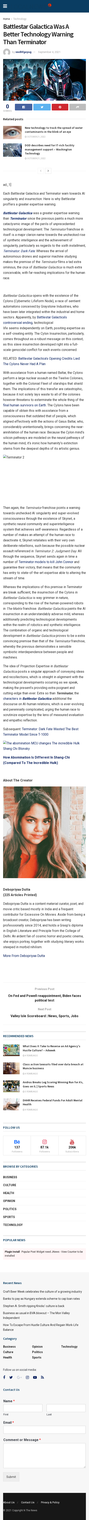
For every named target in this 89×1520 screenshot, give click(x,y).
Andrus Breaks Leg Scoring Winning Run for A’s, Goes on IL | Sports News (53, 1084)
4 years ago (31, 1055)
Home (6, 19)
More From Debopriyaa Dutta (24, 956)
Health (8, 1193)
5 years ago (31, 1092)
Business (10, 1177)
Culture (9, 1185)
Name (9, 1401)
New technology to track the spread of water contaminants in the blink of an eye (54, 130)
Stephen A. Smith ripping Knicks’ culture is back (33, 1306)
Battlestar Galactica (17, 213)
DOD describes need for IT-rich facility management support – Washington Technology (49, 149)
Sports (9, 1217)
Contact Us (27, 1502)
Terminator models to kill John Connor (46, 562)
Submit (11, 1477)
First (5, 1414)
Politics (10, 1209)
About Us (8, 1502)
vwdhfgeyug (23, 52)
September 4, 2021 (49, 52)
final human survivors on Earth (24, 405)
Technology (19, 19)
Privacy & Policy (50, 1502)
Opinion (9, 1201)
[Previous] (41, 171)
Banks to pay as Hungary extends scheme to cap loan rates (41, 1298)
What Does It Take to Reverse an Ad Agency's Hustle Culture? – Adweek (51, 1048)
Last (49, 1414)
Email (8, 1423)
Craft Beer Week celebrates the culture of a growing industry (42, 1291)
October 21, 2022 (36, 137)
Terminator (18, 218)
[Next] (48, 171)
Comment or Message (22, 1440)
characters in (12, 699)
